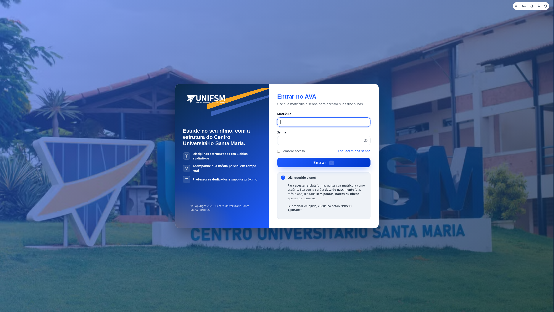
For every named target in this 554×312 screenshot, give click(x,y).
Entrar (323, 162)
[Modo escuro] (538, 6)
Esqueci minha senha (354, 151)
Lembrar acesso (293, 151)
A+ (524, 6)
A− (517, 6)
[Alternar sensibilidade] (365, 140)
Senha (281, 132)
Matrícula (284, 114)
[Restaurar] (545, 6)
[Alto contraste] (532, 6)
